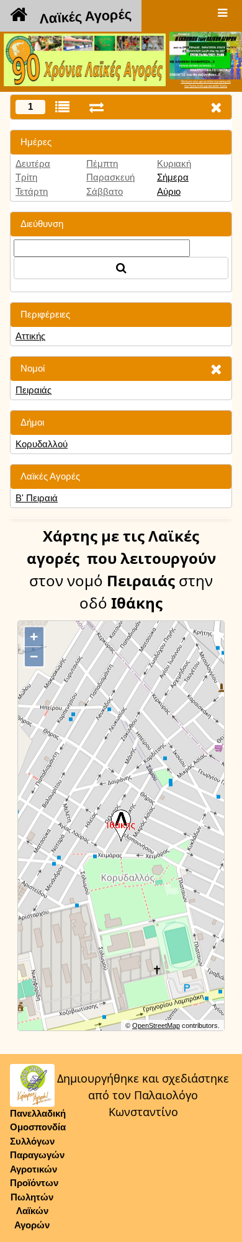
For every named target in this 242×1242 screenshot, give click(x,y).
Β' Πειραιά (37, 498)
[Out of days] (96, 107)
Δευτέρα (33, 163)
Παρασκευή (110, 177)
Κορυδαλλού (42, 444)
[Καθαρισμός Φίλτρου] (216, 369)
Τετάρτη (32, 191)
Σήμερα (173, 177)
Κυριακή (174, 163)
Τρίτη (26, 177)
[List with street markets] (62, 107)
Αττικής (30, 336)
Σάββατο (104, 191)
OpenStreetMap (156, 1025)
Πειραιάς (34, 390)
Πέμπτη (102, 163)
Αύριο (169, 191)
